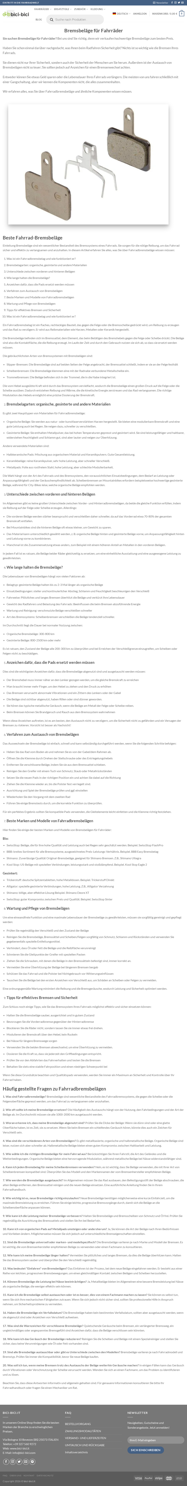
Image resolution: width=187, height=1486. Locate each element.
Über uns (15, 1475)
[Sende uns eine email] (182, 2)
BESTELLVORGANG (78, 1424)
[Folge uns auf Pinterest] (32, 1462)
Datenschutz (45, 1475)
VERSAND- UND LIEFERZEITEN (85, 1438)
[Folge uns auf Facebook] (172, 2)
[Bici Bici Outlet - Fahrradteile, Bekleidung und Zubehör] (16, 14)
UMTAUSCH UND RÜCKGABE (85, 1445)
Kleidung (97, 9)
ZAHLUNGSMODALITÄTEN (83, 1431)
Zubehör (80, 9)
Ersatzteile (61, 9)
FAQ (5, 1475)
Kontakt (29, 1475)
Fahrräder (41, 9)
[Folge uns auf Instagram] (175, 2)
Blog (39, 19)
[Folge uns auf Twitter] (179, 2)
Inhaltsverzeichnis (76, 1452)
